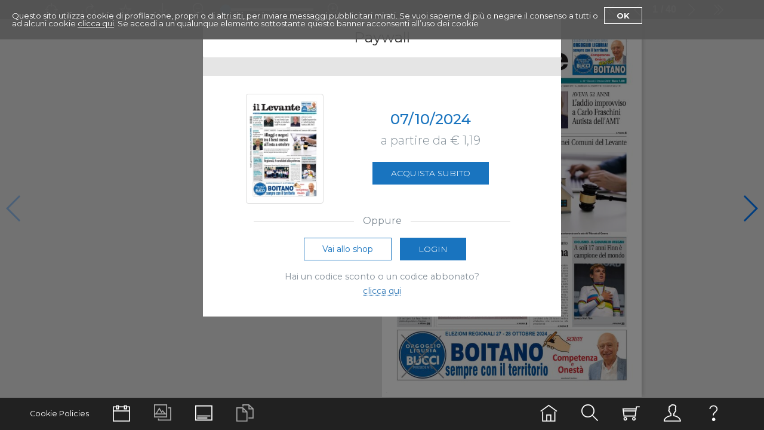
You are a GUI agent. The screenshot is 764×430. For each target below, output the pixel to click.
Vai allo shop (347, 249)
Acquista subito (430, 173)
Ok (623, 15)
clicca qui (96, 23)
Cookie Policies (59, 413)
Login (433, 249)
